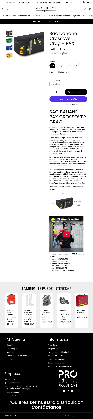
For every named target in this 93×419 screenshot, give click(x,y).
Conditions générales (56, 363)
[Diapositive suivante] (85, 21)
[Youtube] (72, 390)
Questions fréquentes (56, 359)
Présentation (53, 345)
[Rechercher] (7, 8)
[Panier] (90, 8)
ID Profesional (55, 80)
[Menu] (2, 9)
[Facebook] (64, 390)
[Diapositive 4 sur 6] (9, 55)
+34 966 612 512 (27, 2)
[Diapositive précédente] (5, 21)
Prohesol (13, 416)
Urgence (66, 16)
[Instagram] (68, 390)
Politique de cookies (56, 356)
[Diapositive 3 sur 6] (9, 48)
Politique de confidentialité (58, 352)
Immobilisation (24, 16)
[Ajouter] (14, 304)
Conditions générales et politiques (76, 416)
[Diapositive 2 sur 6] (9, 40)
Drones (84, 16)
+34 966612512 (10, 396)
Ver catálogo (11, 2)
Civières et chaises (9, 16)
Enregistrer (11, 345)
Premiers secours (55, 16)
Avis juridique (53, 349)
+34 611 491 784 (44, 2)
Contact (10, 359)
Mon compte (12, 349)
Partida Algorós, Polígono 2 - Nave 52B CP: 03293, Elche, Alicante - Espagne (21, 387)
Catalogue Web (11, 379)
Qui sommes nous (12, 383)
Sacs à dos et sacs (39, 16)
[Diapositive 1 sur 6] (9, 33)
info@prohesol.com (64, 2)
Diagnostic (76, 16)
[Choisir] (50, 304)
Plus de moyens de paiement (68, 104)
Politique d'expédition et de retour (61, 366)
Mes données (12, 352)
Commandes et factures (17, 356)
